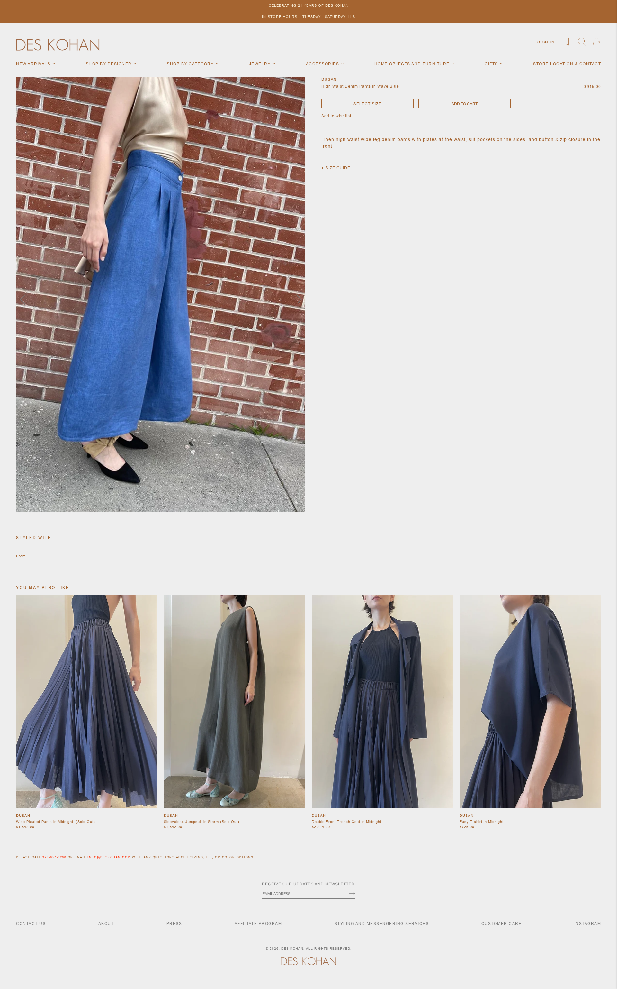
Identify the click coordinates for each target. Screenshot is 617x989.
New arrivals (34, 63)
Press (174, 923)
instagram (587, 923)
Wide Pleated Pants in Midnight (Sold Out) (55, 821)
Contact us (31, 923)
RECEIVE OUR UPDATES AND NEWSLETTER (308, 884)
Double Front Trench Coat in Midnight (346, 821)
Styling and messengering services (382, 923)
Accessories (323, 63)
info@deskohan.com (109, 857)
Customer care (501, 923)
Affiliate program (258, 923)
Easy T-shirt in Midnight (482, 821)
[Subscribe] (352, 894)
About (106, 923)
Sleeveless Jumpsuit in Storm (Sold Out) (201, 821)
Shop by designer (109, 63)
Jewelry (260, 63)
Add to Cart (465, 103)
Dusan (23, 815)
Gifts (492, 63)
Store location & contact (567, 63)
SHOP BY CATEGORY (191, 63)
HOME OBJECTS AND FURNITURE (412, 63)
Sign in (546, 42)
